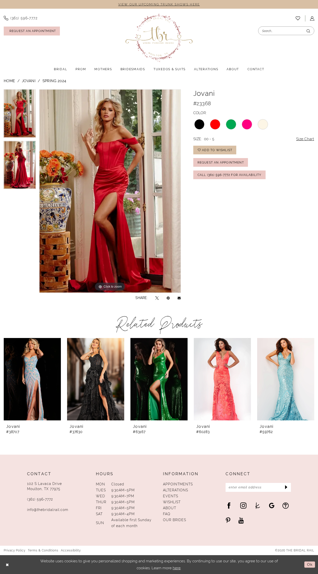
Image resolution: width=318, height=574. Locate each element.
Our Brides (174, 520)
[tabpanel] (20, 115)
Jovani (29, 81)
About (169, 508)
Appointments (178, 484)
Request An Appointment (221, 162)
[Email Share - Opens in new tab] (179, 298)
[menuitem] (298, 18)
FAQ (166, 514)
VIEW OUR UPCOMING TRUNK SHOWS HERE (159, 4)
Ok (310, 564)
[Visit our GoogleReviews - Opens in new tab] (272, 505)
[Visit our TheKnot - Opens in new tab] (257, 505)
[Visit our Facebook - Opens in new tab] (229, 505)
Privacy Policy (14, 550)
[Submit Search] (308, 31)
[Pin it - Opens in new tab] (168, 298)
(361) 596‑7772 (40, 499)
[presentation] (32, 379)
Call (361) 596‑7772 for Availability (230, 175)
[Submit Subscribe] (285, 487)
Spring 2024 (54, 81)
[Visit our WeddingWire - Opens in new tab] (285, 505)
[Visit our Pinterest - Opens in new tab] (228, 520)
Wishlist (172, 502)
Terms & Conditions (43, 550)
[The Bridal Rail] (159, 38)
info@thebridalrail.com (47, 510)
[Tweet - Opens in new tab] (157, 298)
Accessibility (71, 550)
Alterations (175, 490)
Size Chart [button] (305, 139)
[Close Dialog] (7, 564)
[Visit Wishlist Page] (298, 18)
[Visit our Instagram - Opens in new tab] (243, 505)
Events (170, 496)
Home (9, 81)
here (177, 568)
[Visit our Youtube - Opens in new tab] (241, 520)
